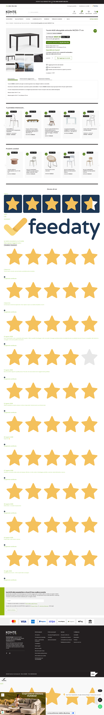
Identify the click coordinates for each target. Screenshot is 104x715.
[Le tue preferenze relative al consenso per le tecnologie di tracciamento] (2, 712)
